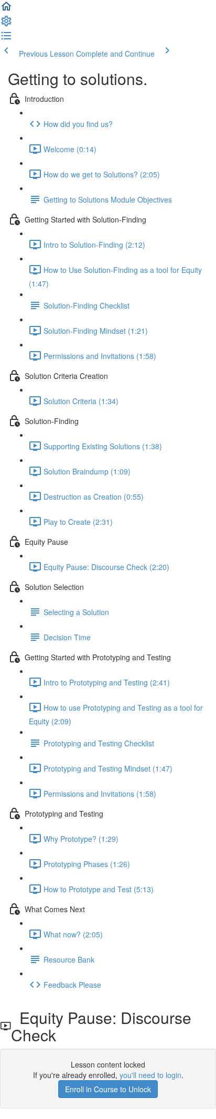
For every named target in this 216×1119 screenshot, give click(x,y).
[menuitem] (6, 24)
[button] (6, 9)
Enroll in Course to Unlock (108, 1089)
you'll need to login (150, 1075)
